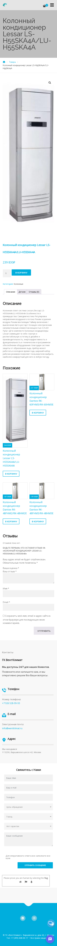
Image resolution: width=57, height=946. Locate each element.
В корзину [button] (11, 473)
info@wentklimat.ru (12, 728)
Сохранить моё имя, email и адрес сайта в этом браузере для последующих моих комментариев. (26, 619)
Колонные (18, 284)
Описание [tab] (10, 291)
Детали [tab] (22, 291)
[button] (49, 82)
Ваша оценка (11, 568)
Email (6, 602)
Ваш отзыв (10, 571)
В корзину (21, 272)
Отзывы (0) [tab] (34, 291)
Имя (6, 588)
